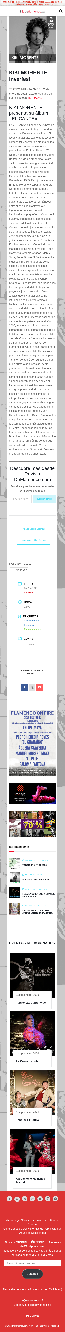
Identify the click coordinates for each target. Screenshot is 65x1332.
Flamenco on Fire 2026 (36, 879)
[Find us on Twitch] (47, 1198)
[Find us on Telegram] (55, 1198)
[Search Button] (60, 11)
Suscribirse (44, 498)
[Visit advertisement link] (32, 3)
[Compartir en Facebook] (24, 687)
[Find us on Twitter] (17, 1199)
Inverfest (30, 564)
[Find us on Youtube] (40, 1198)
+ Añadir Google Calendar (33, 529)
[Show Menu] (4, 11)
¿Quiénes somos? (32, 1300)
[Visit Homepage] (32, 11)
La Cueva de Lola (27, 1061)
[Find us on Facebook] (9, 1198)
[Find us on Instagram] (32, 1198)
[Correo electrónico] (39, 687)
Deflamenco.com (20, 1326)
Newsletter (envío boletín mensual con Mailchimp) (32, 1289)
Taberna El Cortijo (27, 1120)
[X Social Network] (32, 687)
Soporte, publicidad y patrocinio (32, 1304)
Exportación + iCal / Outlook (33, 540)
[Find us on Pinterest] (25, 1198)
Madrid (30, 644)
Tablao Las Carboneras (31, 1002)
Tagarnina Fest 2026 (34, 865)
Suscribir (32, 1273)
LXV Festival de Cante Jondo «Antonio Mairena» (38, 911)
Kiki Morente (19, 570)
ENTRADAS (35, 97)
